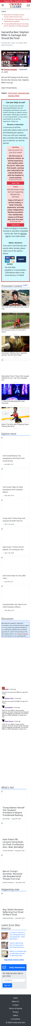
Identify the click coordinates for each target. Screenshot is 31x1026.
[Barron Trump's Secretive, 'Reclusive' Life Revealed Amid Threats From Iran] (13, 861)
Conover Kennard (8, 850)
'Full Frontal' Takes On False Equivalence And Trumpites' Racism (13, 489)
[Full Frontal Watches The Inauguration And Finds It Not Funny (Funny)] (15, 445)
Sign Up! (7, 985)
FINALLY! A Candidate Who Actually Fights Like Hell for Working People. (18, 953)
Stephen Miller (13, 95)
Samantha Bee (23, 93)
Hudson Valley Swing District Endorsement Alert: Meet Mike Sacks (16, 945)
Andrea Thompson (8, 882)
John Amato (6, 819)
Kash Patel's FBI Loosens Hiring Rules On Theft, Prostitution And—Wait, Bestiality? (13, 843)
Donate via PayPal (21, 259)
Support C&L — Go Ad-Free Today (15, 1)
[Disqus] (15, 708)
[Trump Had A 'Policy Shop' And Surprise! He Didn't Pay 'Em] (15, 507)
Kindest (10, 264)
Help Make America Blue (14, 960)
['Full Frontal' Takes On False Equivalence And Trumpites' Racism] (15, 476)
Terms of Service (22, 634)
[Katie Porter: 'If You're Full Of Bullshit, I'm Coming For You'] (15, 536)
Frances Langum (10, 69)
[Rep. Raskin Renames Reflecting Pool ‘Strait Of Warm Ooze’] (13, 900)
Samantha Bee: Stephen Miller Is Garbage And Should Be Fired (15, 35)
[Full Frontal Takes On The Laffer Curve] (15, 565)
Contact (15, 1005)
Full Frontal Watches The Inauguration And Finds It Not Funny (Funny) (14, 458)
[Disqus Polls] (15, 662)
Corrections (15, 1019)
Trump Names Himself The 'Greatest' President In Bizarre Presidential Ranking (13, 811)
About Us (15, 1001)
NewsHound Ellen (8, 918)
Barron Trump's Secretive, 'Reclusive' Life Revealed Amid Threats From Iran (13, 875)
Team (15, 998)
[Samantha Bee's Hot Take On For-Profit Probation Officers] (15, 593)
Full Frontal (12, 93)
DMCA (15, 1015)
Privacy (15, 1012)
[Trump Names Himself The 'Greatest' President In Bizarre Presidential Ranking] (13, 798)
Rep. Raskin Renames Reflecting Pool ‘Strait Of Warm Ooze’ (13, 912)
